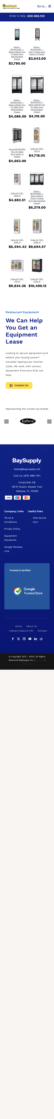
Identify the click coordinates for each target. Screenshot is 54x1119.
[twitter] (18, 638)
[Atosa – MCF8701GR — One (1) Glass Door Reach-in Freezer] (37, 27)
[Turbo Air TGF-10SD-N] (17, 173)
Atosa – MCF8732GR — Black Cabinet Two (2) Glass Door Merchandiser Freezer (17, 106)
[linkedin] (35, 638)
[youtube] (30, 638)
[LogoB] (10, 4)
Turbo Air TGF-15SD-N (17, 241)
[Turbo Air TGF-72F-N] (17, 259)
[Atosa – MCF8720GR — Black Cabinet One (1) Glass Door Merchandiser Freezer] (17, 27)
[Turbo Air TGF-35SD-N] (37, 220)
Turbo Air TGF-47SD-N (36, 280)
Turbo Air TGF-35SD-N (36, 241)
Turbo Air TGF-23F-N (36, 150)
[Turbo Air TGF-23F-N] (37, 128)
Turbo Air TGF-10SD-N (17, 194)
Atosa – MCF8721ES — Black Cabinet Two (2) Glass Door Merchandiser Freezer (37, 106)
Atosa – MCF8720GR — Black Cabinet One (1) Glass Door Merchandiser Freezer (17, 53)
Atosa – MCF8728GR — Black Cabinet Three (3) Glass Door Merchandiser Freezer (37, 197)
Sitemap (40, 660)
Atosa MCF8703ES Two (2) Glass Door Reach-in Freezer (17, 152)
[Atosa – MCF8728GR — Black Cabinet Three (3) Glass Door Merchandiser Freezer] (37, 173)
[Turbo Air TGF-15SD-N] (17, 220)
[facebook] (13, 638)
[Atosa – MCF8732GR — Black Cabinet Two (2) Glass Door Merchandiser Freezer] (17, 75)
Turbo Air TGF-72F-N (17, 280)
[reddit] (41, 638)
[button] (6, 421)
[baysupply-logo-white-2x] (27, 458)
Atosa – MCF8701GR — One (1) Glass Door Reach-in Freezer (37, 50)
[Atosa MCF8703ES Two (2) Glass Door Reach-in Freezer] (17, 128)
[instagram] (24, 638)
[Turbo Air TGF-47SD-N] (37, 259)
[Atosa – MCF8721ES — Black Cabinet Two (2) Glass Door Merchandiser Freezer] (37, 75)
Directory (27, 664)
